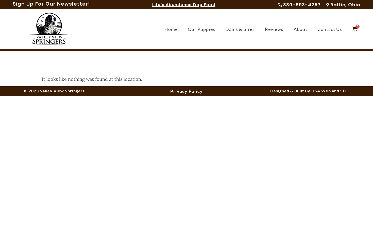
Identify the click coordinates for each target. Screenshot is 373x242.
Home (171, 29)
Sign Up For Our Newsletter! (51, 3)
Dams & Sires (240, 29)
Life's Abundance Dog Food (183, 5)
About (300, 29)
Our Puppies (201, 29)
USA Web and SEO (330, 90)
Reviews (274, 29)
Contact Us (329, 29)
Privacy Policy (186, 91)
